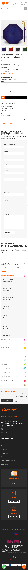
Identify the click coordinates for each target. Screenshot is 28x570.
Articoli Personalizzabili (5, 339)
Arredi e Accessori (4, 356)
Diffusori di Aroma (6, 335)
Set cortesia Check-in (7, 304)
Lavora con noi (4, 464)
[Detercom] (5, 3)
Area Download (4, 445)
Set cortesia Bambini (7, 286)
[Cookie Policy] (24, 567)
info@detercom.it (8, 432)
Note (2, 81)
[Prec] (2, 34)
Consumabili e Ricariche (5, 372)
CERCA (25, 8)
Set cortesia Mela (6, 292)
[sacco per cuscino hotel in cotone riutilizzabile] (21, 256)
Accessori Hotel (6, 333)
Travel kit (4, 330)
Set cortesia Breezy (6, 324)
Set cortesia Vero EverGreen (8, 299)
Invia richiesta (9, 232)
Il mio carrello (4, 449)
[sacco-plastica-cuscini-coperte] (7, 256)
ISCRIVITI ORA (8, 400)
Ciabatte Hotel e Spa (5, 343)
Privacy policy (4, 456)
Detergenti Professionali (5, 376)
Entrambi (27, 188)
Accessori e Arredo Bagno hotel (7, 351)
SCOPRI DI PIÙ (14, 501)
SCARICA (14, 483)
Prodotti (4, 271)
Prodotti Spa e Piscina (5, 360)
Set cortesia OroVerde (7, 295)
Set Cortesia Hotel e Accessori (7, 275)
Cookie (12, 529)
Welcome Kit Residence (7, 290)
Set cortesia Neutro (6, 321)
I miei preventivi (4, 453)
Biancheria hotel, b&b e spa (6, 347)
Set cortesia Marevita (7, 310)
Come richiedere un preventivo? (8, 460)
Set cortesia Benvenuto (7, 326)
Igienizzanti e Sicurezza (5, 368)
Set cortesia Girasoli (6, 319)
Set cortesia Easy (6, 317)
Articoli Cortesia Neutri (7, 283)
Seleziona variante (6, 77)
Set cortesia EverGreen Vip (8, 297)
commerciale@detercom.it (8, 73)
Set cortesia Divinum (7, 315)
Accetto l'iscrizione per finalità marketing (26, 206)
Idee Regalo (3, 384)
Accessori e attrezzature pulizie (7, 380)
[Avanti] (25, 34)
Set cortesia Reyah (6, 308)
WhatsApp (27, 186)
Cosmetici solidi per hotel (7, 281)
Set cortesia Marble (6, 301)
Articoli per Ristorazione (5, 364)
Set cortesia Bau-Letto (7, 288)
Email (26, 184)
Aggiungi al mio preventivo (15, 97)
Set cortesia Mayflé (6, 306)
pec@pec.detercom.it (9, 429)
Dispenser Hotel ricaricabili (8, 279)
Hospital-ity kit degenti (7, 328)
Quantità (3, 92)
